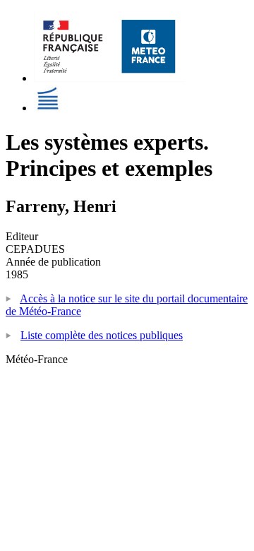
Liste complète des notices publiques (101, 335)
